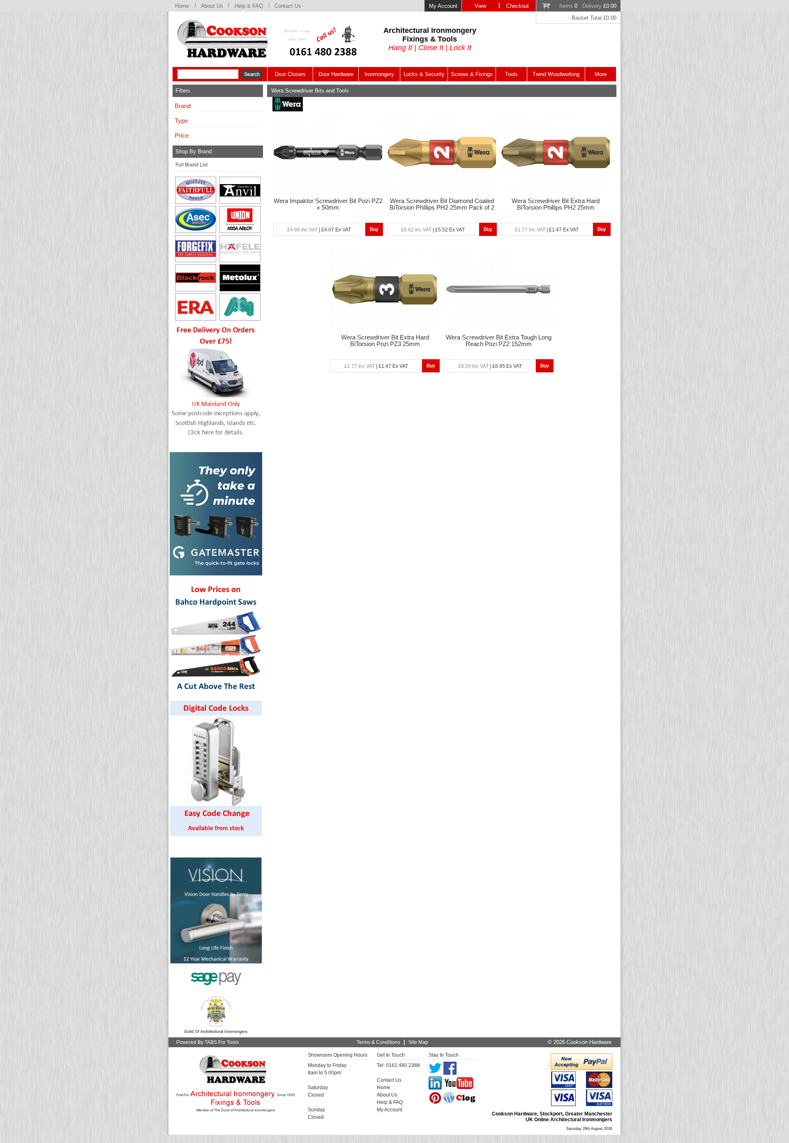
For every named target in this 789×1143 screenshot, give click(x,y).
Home (182, 6)
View (480, 6)
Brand (183, 106)
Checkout (517, 6)
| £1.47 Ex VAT (547, 230)
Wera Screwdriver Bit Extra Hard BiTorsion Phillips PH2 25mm (556, 204)
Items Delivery (587, 6)
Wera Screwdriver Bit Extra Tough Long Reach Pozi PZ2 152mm (498, 340)
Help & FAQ (249, 6)
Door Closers (290, 74)
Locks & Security (424, 74)
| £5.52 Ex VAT (433, 230)
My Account (443, 6)
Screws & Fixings (472, 74)
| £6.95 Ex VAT (490, 366)
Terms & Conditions (378, 1042)
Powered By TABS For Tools (207, 1042)
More (601, 74)
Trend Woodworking (556, 74)
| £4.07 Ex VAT (319, 230)
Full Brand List (191, 165)
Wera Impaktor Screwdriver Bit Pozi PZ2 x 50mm (328, 204)
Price (182, 135)
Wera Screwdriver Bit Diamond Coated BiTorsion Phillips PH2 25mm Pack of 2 (442, 204)
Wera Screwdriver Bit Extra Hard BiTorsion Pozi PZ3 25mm (385, 340)
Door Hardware (335, 74)
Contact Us (288, 6)
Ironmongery (379, 74)
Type (181, 121)
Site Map (418, 1042)
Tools (511, 74)
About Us (212, 6)
